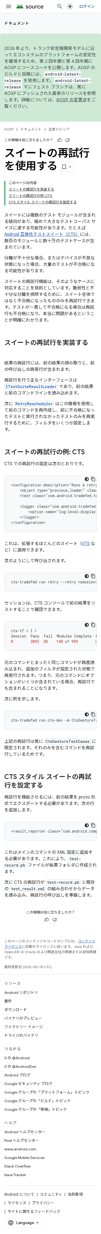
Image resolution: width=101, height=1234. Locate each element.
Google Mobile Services (24, 1157)
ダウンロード (15, 1009)
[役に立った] (59, 140)
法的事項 (75, 1194)
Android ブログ (17, 1075)
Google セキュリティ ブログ (28, 1083)
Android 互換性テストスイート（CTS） (42, 234)
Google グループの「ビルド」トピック (37, 1100)
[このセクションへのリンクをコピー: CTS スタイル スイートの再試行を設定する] (48, 786)
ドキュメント (16, 23)
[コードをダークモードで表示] (86, 479)
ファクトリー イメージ (23, 1026)
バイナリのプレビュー (23, 1018)
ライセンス (17, 1203)
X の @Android (17, 1058)
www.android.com (20, 1149)
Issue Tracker (15, 1174)
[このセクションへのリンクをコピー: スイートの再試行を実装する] (9, 352)
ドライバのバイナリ (21, 1035)
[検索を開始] (60, 6)
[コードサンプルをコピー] (93, 479)
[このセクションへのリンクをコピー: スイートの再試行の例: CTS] (90, 452)
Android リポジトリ (21, 992)
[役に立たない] (68, 140)
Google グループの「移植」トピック (35, 1109)
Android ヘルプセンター (25, 1131)
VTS (86, 543)
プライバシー (43, 1203)
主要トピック (58, 129)
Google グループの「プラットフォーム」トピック (46, 1092)
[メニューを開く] (8, 6)
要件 (8, 1001)
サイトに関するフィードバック (34, 1211)
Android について (19, 1194)
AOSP (8, 129)
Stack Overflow (17, 1166)
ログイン (87, 6)
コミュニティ (51, 1194)
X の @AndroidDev (20, 1066)
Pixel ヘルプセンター (21, 1140)
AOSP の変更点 (71, 100)
